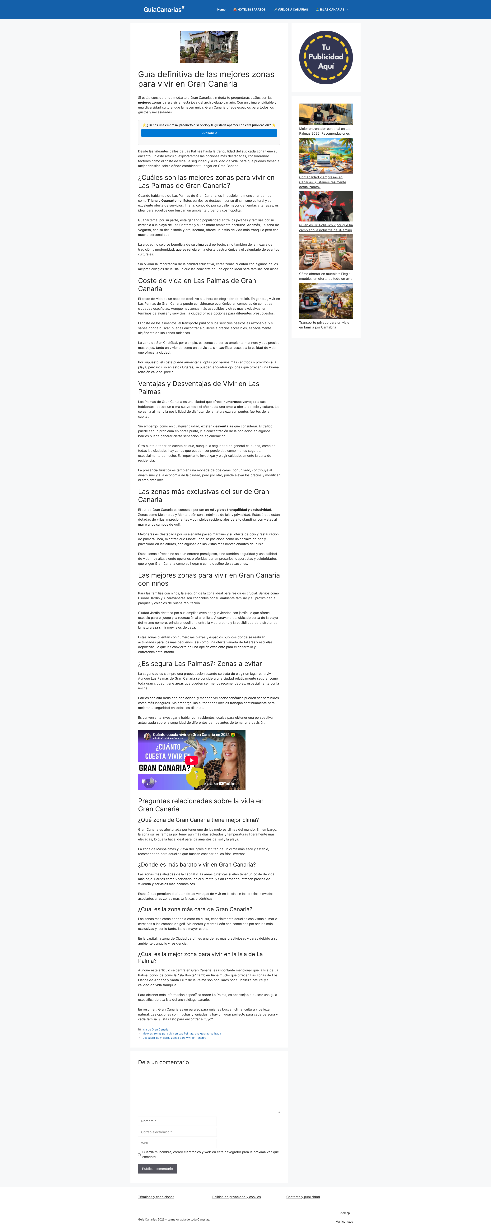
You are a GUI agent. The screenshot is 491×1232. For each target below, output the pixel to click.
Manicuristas (344, 1221)
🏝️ (330, 9)
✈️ (290, 9)
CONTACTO (209, 132)
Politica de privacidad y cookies (236, 1197)
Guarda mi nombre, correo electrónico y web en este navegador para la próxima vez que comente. (210, 1154)
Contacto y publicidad (303, 1197)
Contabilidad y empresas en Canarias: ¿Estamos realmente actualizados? (322, 182)
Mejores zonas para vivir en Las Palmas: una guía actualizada (182, 1033)
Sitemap (344, 1213)
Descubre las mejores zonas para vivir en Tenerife (174, 1037)
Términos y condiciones (156, 1197)
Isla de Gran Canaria (155, 1029)
